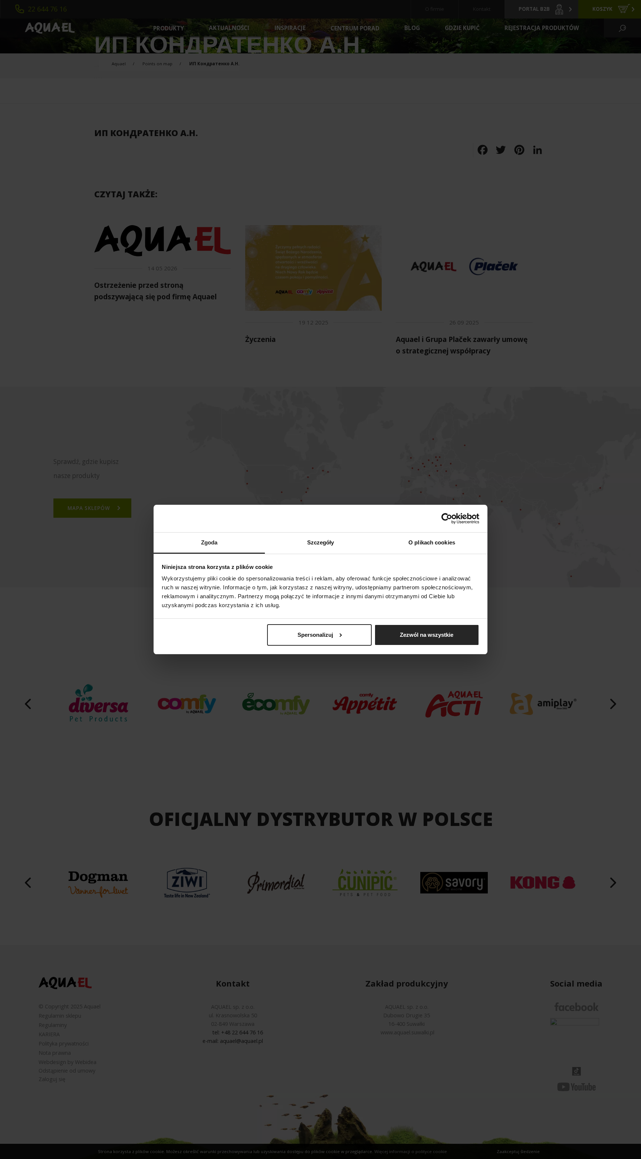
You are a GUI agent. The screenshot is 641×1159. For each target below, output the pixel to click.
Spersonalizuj (315, 635)
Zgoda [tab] (209, 543)
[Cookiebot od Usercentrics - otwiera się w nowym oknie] (446, 518)
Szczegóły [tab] (320, 543)
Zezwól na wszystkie (426, 635)
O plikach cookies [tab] (431, 543)
